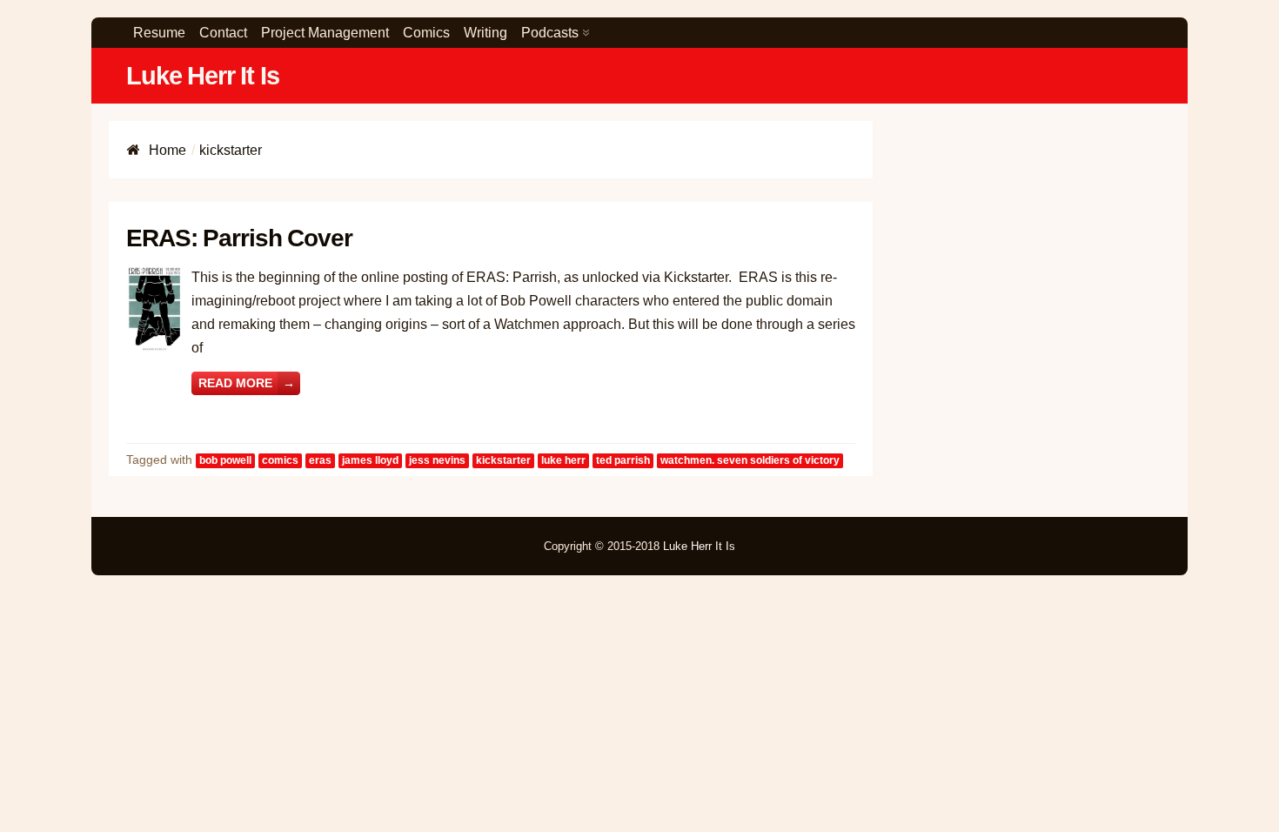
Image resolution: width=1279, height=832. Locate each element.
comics (280, 460)
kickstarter (503, 460)
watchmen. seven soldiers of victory (750, 460)
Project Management (325, 32)
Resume (159, 32)
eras (320, 460)
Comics (426, 32)
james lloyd (370, 460)
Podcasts (550, 32)
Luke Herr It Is (202, 76)
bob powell (225, 460)
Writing (485, 32)
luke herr (563, 460)
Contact (223, 32)
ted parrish (623, 460)
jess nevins (437, 460)
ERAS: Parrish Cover (239, 238)
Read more (246, 383)
